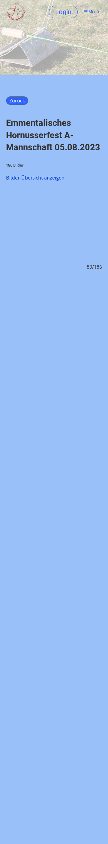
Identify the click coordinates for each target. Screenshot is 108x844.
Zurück (17, 100)
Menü (93, 11)
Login (63, 12)
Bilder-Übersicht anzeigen (35, 177)
